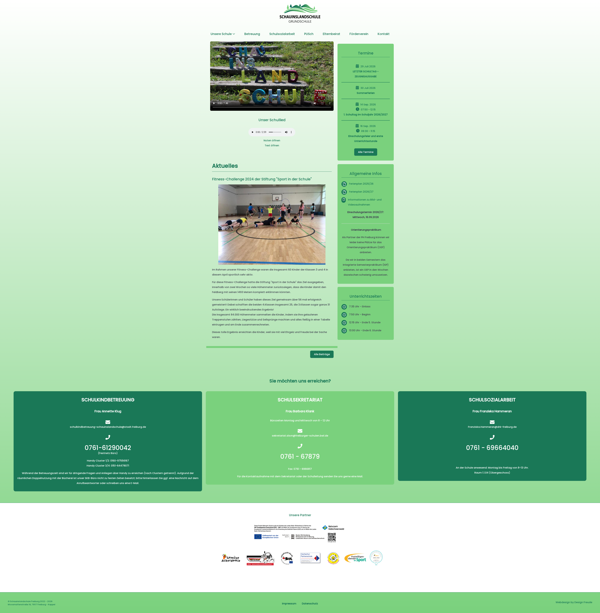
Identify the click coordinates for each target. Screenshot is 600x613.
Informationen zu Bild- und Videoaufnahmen (365, 202)
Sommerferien (366, 93)
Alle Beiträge (322, 354)
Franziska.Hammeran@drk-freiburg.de (492, 427)
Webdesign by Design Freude (574, 602)
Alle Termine (365, 152)
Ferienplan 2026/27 (361, 192)
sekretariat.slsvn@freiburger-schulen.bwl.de (300, 435)
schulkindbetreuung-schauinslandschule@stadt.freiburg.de (108, 427)
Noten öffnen (272, 140)
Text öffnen (272, 145)
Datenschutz (310, 603)
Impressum (289, 603)
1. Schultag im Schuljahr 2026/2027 (366, 114)
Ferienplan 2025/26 (361, 184)
